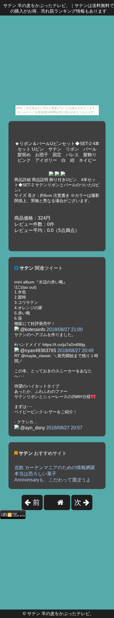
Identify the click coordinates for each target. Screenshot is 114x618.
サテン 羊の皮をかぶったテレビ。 (60, 613)
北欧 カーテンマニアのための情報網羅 (54, 467)
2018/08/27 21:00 (64, 329)
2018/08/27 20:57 (64, 427)
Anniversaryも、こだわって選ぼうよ (52, 479)
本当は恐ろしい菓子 (35, 473)
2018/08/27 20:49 (75, 350)
